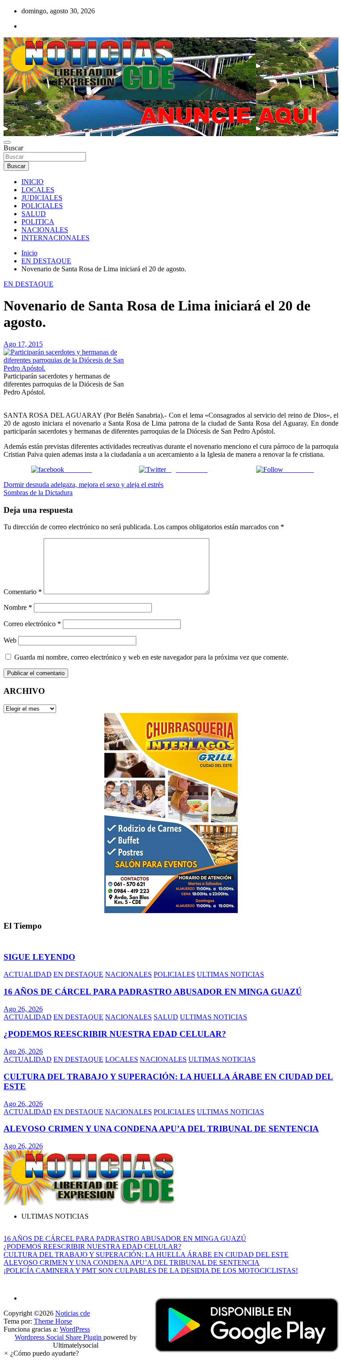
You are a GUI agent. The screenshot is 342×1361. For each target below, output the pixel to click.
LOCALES (37, 189)
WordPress (75, 1329)
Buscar (13, 148)
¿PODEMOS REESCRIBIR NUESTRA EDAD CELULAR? (115, 1034)
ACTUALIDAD (28, 974)
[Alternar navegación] (7, 142)
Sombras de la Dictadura (38, 492)
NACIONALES (44, 230)
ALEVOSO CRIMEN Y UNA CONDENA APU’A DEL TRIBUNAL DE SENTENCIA (161, 1128)
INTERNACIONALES (55, 238)
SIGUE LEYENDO (39, 957)
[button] (41, 1353)
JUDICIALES (41, 197)
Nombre (18, 607)
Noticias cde (72, 1313)
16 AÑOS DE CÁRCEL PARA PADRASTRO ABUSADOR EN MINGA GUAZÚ (153, 991)
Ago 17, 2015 (23, 344)
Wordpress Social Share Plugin (59, 1337)
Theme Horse (53, 1321)
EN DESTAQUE (28, 284)
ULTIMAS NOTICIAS (230, 974)
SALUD (33, 213)
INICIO (32, 181)
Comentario (23, 592)
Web (10, 640)
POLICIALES (42, 205)
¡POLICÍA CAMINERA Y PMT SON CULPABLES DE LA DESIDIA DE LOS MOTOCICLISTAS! (151, 1270)
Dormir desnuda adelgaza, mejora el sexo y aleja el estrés (83, 484)
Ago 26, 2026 (23, 1009)
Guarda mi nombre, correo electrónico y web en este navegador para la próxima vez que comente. (151, 657)
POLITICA (37, 221)
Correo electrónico (32, 624)
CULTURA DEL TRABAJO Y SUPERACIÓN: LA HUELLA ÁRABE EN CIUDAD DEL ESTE (146, 1254)
